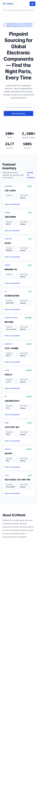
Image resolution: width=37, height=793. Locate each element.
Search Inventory (18, 113)
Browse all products (30, 175)
